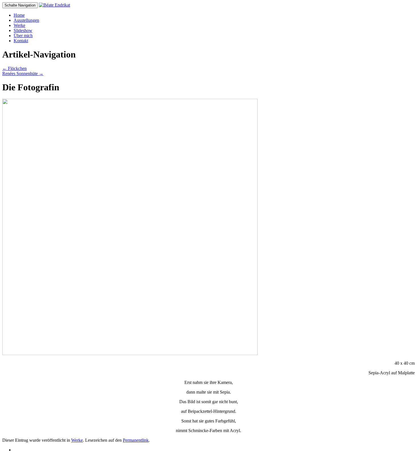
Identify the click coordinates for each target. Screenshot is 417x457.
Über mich (23, 35)
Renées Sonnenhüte (22, 73)
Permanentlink (136, 440)
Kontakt (21, 40)
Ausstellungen (26, 20)
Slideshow (23, 30)
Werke (19, 25)
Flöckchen (14, 68)
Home (19, 15)
